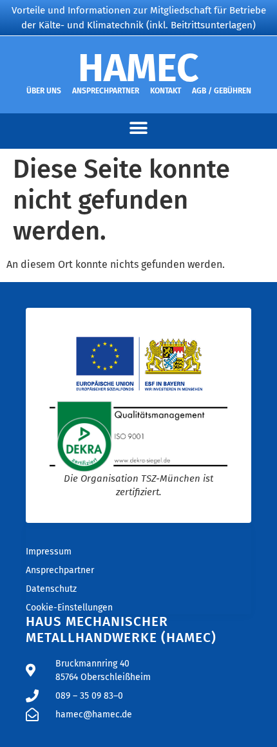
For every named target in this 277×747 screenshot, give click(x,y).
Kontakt (165, 90)
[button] (138, 127)
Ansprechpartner (105, 90)
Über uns (43, 90)
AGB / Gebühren (221, 90)
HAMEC (138, 68)
